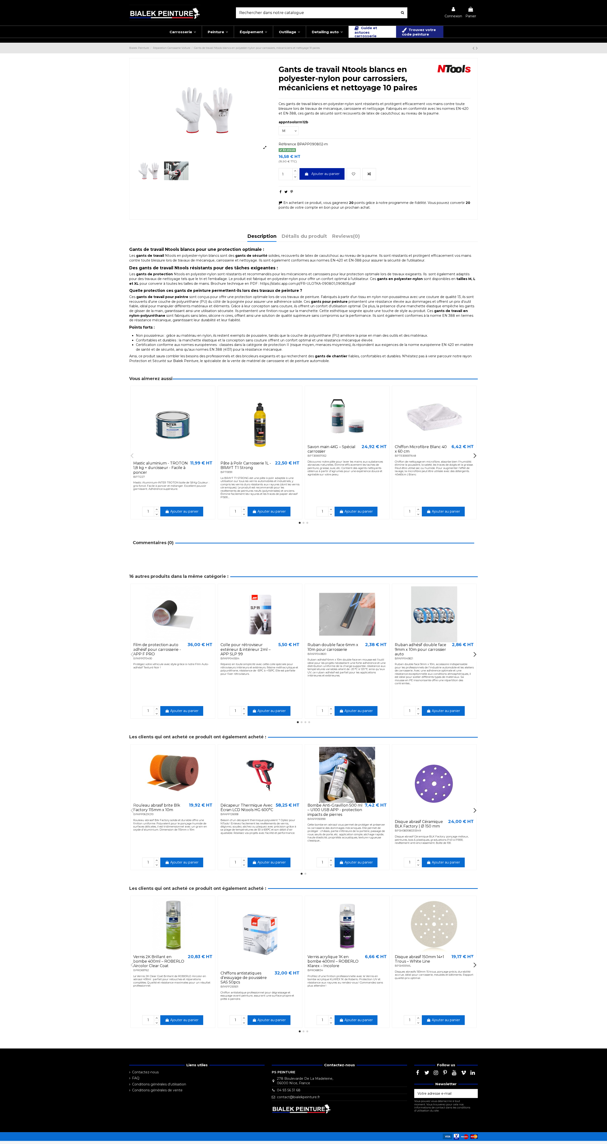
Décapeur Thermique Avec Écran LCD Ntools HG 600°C (247, 807)
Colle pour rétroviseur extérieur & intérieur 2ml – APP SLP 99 (246, 649)
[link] (453, 12)
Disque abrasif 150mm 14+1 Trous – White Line (419, 959)
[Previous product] (474, 48)
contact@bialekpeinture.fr (298, 1097)
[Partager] (280, 192)
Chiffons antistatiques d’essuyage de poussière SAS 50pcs (244, 977)
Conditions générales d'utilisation (159, 1084)
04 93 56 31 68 (288, 1090)
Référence (287, 144)
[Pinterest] (291, 192)
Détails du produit (304, 236)
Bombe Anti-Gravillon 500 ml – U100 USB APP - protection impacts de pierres (335, 810)
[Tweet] (286, 192)
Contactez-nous (145, 1072)
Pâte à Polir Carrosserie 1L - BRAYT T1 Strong (246, 465)
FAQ (135, 1078)
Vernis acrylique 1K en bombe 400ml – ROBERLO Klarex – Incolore (333, 961)
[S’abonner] (473, 1093)
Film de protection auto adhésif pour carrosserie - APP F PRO (157, 649)
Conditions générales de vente (157, 1090)
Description (261, 236)
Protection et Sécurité (147, 361)
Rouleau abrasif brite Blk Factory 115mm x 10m (156, 807)
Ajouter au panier (325, 174)
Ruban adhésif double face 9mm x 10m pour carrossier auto (420, 649)
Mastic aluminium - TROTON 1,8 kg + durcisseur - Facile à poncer (160, 467)
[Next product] (477, 48)
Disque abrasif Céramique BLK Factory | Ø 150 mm (419, 823)
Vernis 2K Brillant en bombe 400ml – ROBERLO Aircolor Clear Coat (158, 961)
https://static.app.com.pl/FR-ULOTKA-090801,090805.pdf (307, 283)
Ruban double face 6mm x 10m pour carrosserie (333, 647)
